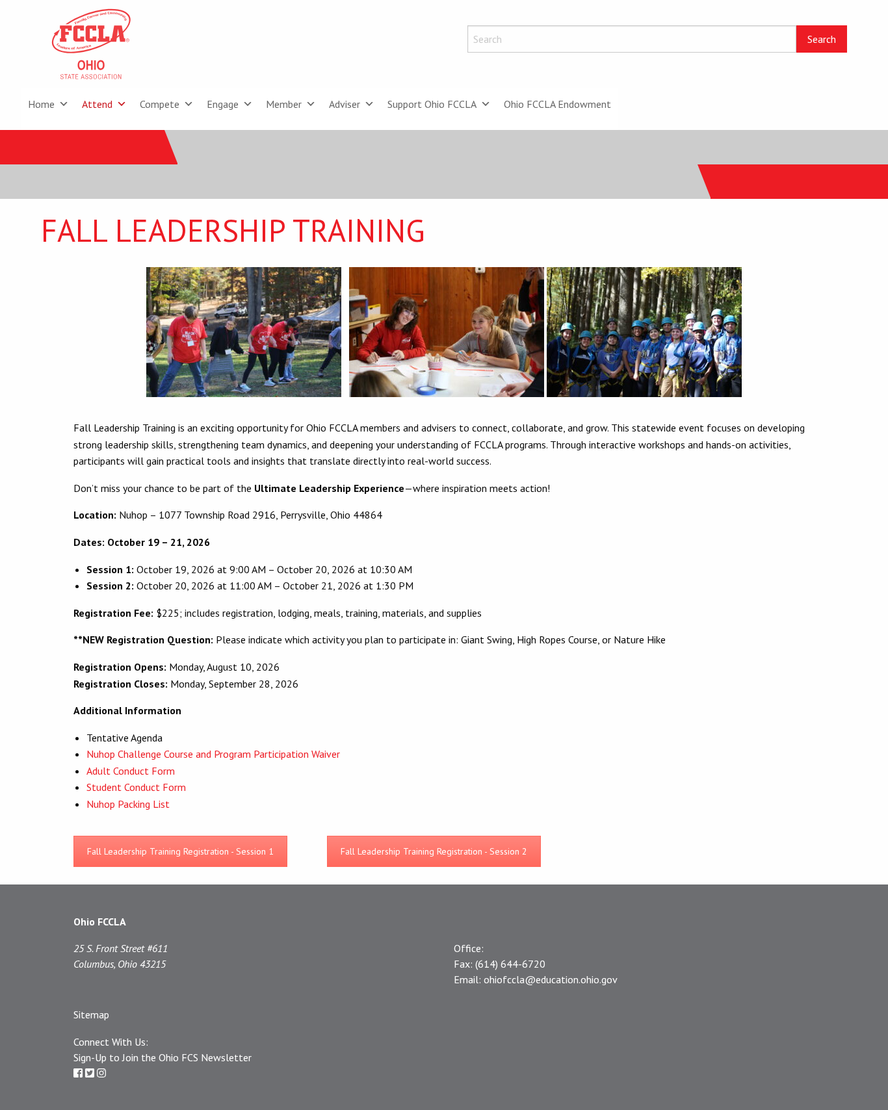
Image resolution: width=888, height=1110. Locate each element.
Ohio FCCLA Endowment (557, 103)
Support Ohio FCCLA (432, 103)
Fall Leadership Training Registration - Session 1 (180, 851)
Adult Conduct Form (130, 770)
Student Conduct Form (136, 787)
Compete (159, 103)
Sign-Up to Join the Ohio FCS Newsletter (162, 1057)
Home (41, 103)
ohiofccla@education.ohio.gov (551, 979)
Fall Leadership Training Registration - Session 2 (434, 851)
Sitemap (91, 1014)
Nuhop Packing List (129, 803)
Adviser (344, 103)
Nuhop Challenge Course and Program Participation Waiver (214, 753)
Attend (97, 103)
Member (284, 103)
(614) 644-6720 (510, 963)
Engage (223, 103)
